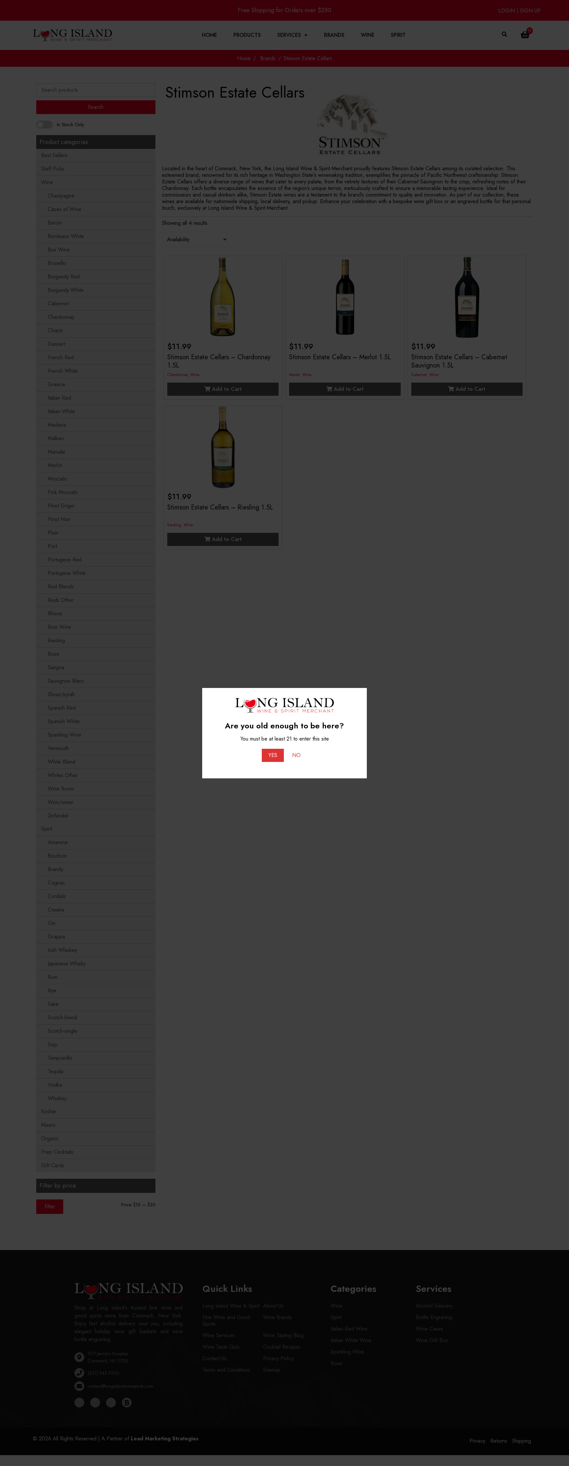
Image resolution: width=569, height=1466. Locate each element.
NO (296, 755)
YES (272, 755)
